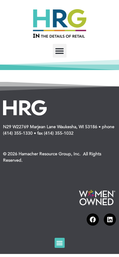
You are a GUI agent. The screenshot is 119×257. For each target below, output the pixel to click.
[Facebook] (93, 219)
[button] (60, 51)
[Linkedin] (110, 219)
